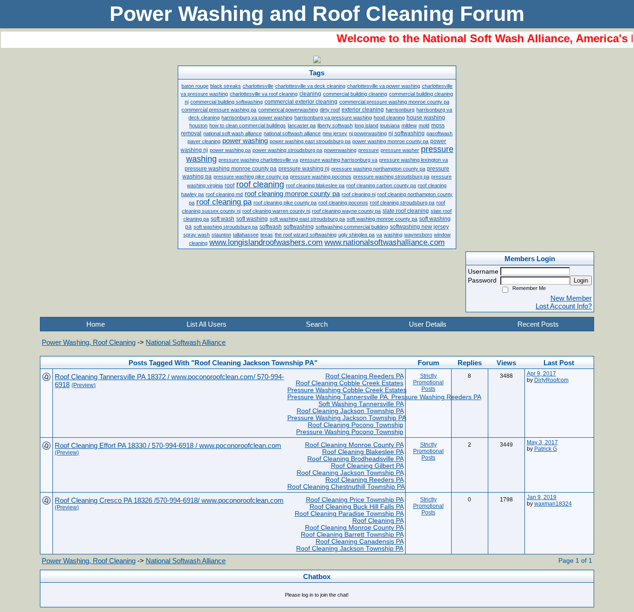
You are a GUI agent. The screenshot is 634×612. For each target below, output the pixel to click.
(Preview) (83, 385)
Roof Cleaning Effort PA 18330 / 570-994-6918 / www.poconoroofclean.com (168, 445)
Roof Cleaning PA (377, 520)
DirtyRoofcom (551, 380)
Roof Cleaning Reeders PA (364, 376)
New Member (571, 298)
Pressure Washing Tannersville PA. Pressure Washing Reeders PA (384, 397)
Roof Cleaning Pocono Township (355, 424)
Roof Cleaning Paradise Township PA (349, 513)
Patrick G (545, 449)
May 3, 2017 (542, 442)
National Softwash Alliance (186, 342)
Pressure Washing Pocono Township (349, 431)
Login (581, 280)
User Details (427, 324)
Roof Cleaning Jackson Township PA (350, 411)
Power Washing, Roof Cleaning (89, 342)
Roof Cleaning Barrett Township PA (352, 534)
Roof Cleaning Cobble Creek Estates (349, 383)
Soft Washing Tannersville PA (360, 404)
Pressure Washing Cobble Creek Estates (347, 390)
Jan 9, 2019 (541, 497)
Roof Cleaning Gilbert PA (367, 465)
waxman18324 (553, 503)
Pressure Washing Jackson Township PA (346, 418)
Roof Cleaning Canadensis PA (359, 541)
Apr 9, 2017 (541, 373)
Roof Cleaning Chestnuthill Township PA (346, 486)
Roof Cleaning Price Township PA (354, 499)
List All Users (206, 324)
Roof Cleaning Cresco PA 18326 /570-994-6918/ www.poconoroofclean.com (169, 500)
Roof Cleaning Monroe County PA (354, 444)
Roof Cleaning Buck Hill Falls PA (356, 506)
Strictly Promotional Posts (428, 382)
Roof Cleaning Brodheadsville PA (355, 458)
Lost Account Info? (564, 306)
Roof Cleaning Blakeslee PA (362, 451)
